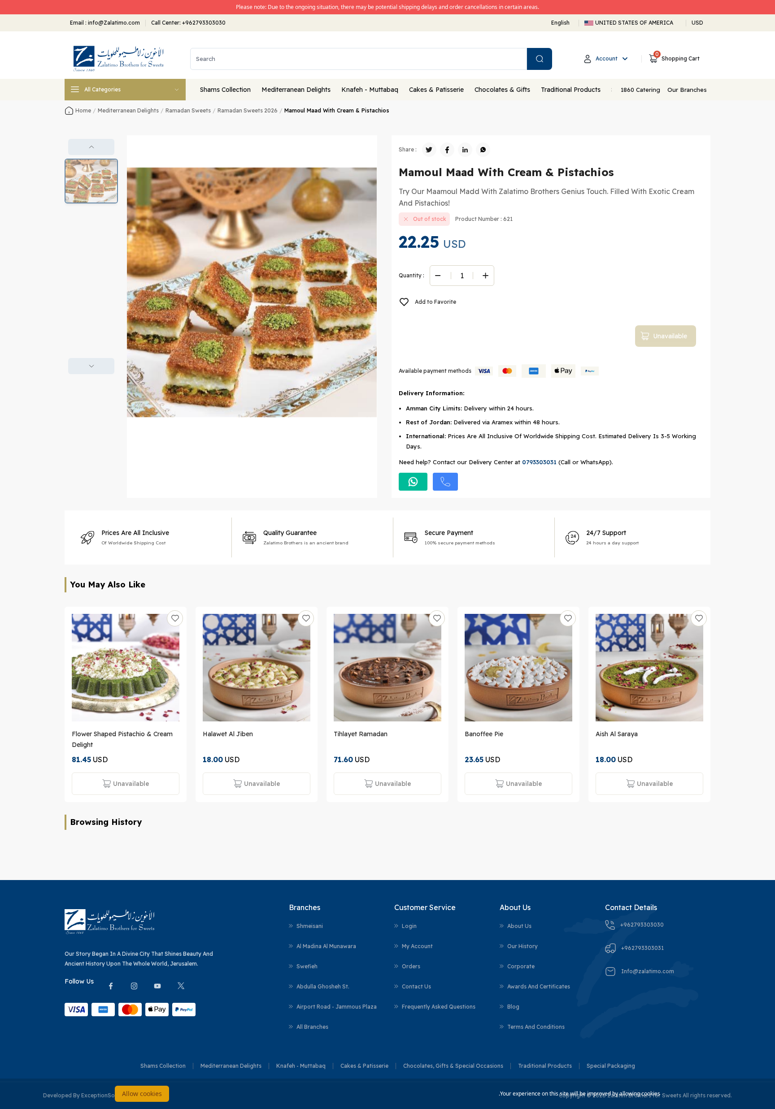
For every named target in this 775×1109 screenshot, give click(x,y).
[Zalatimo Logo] (118, 59)
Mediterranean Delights (296, 90)
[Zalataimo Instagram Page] (134, 986)
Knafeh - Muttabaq (369, 90)
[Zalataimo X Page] (181, 986)
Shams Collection (225, 90)
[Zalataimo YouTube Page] (157, 986)
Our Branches (687, 89)
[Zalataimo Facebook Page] (111, 986)
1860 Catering (640, 89)
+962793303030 (204, 22)
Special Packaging (611, 1065)
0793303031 (539, 462)
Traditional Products (571, 90)
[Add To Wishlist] (175, 618)
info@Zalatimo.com (113, 22)
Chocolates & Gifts (502, 90)
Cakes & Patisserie (436, 90)
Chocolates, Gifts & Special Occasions (453, 1065)
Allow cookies (142, 1093)
